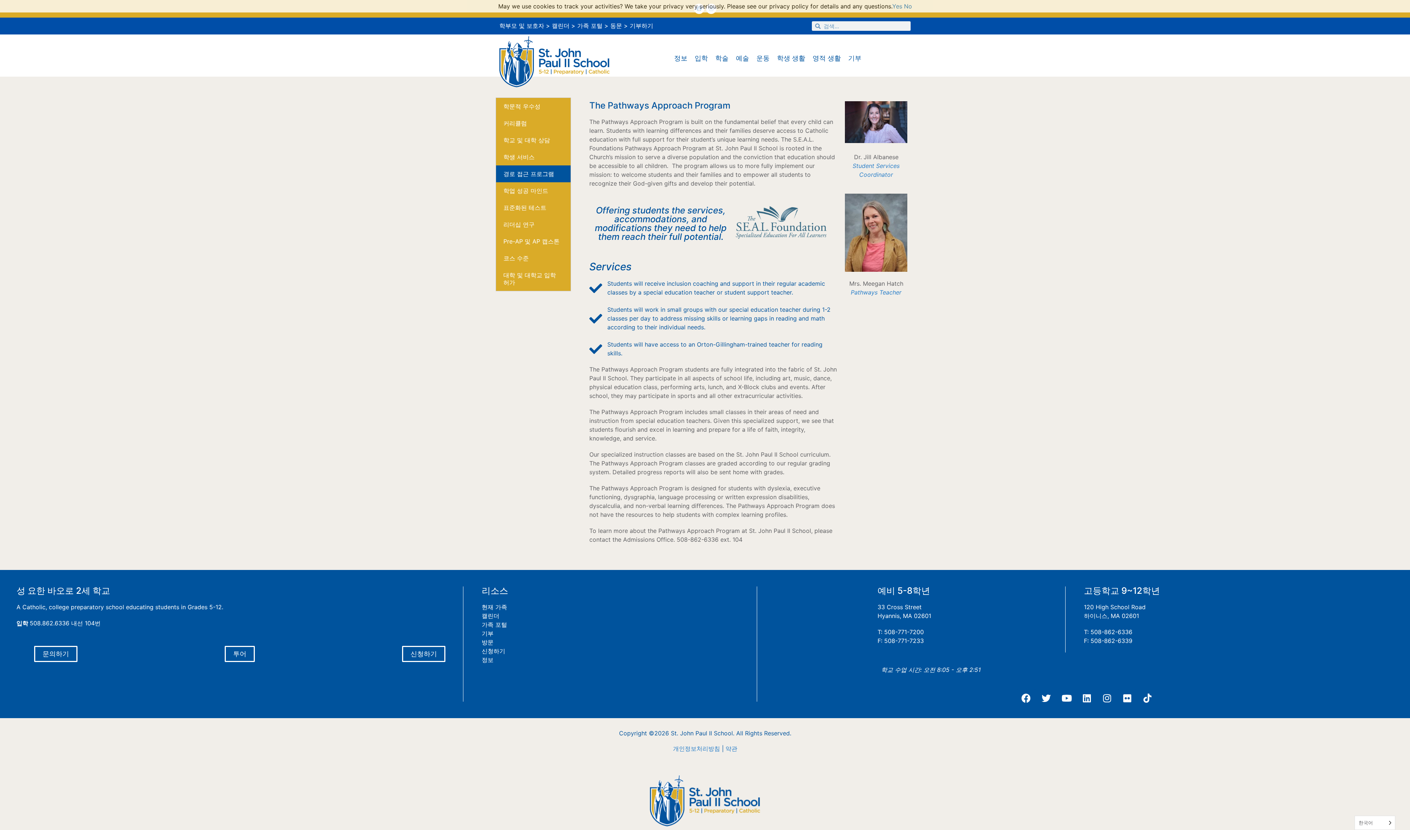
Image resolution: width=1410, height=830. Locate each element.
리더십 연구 (519, 224)
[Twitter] (1046, 698)
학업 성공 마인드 (525, 190)
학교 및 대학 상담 (526, 140)
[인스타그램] (1107, 698)
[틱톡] (1147, 698)
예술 (742, 58)
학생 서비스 (519, 157)
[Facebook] (1026, 698)
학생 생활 (791, 58)
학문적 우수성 (521, 106)
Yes (897, 6)
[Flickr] (1127, 698)
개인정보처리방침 (696, 748)
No (908, 6)
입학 (701, 58)
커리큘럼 (515, 123)
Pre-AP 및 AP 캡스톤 (531, 241)
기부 (854, 58)
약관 (731, 748)
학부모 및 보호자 (521, 25)
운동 (763, 58)
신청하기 (493, 651)
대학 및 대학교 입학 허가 (529, 278)
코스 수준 (516, 258)
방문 (488, 642)
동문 (616, 25)
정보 (680, 58)
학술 (721, 58)
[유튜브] (1067, 698)
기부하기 (641, 25)
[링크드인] (1087, 698)
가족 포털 (590, 25)
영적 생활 (827, 58)
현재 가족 (494, 607)
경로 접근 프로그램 (528, 174)
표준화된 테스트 (524, 207)
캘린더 (561, 25)
